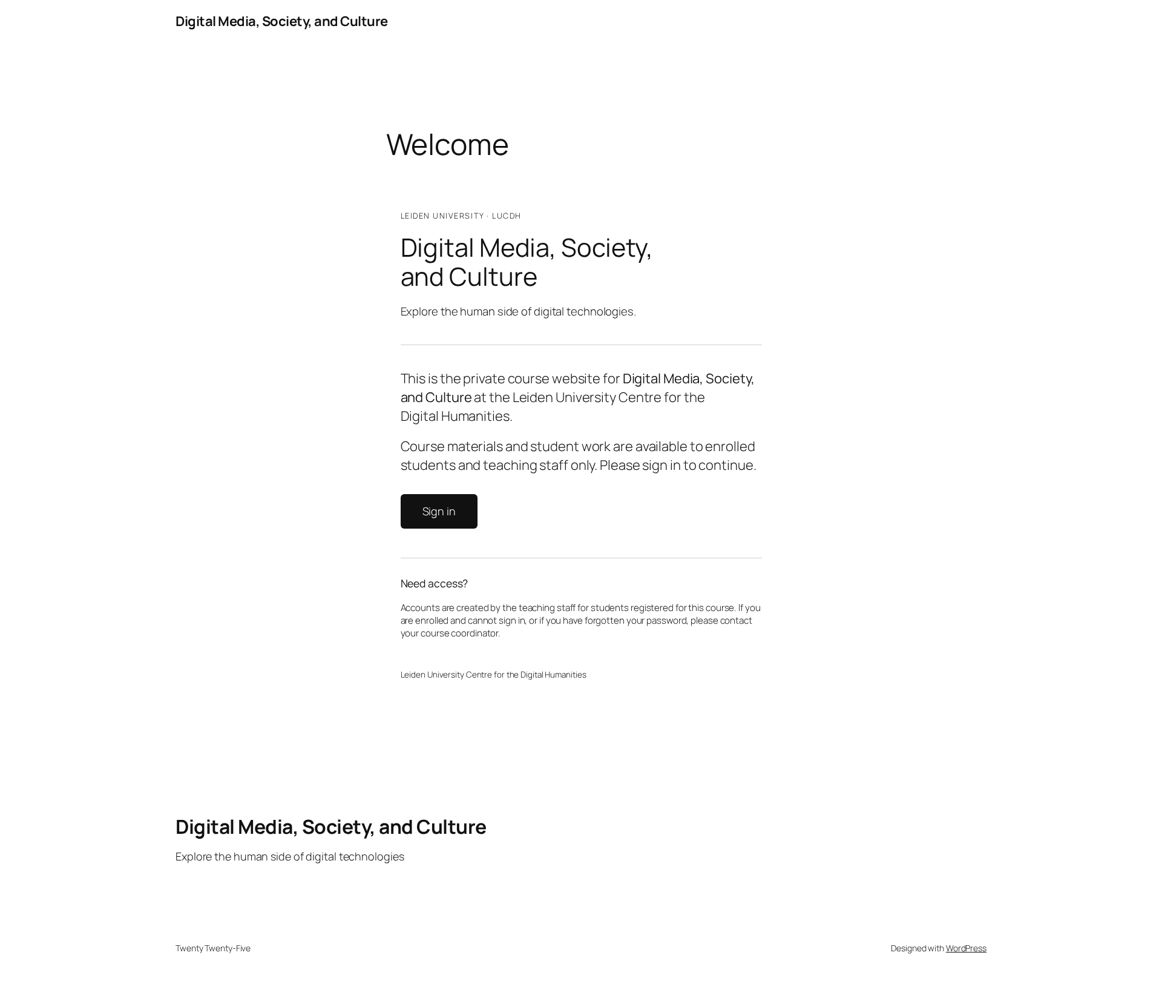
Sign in (439, 511)
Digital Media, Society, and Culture (282, 21)
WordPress (966, 948)
